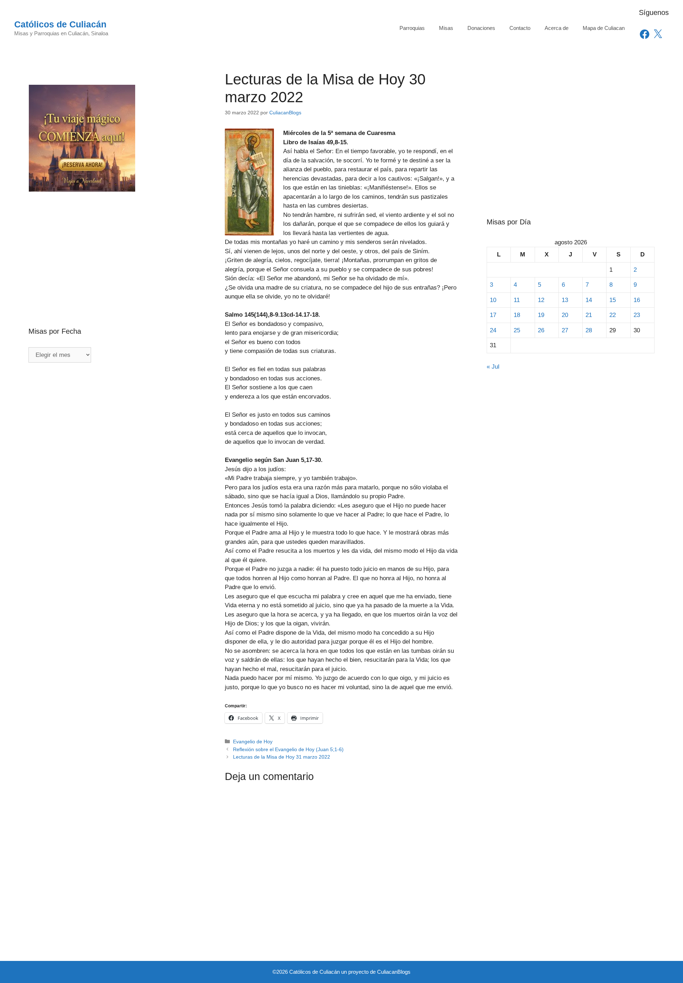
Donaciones (481, 28)
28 (589, 330)
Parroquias (412, 28)
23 (637, 315)
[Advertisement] (112, 244)
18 (517, 315)
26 (541, 330)
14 (589, 300)
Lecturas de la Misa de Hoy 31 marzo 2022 (281, 757)
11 (517, 300)
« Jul (493, 366)
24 (493, 330)
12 (541, 300)
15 (612, 300)
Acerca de (556, 28)
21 (589, 315)
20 (565, 315)
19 (541, 315)
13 (565, 300)
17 (493, 315)
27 (565, 330)
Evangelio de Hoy (252, 741)
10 (493, 300)
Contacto (519, 28)
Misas (446, 28)
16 (637, 300)
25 (517, 330)
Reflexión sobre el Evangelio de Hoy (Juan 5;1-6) (288, 749)
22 (612, 315)
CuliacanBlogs (394, 972)
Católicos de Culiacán (60, 24)
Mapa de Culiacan (604, 28)
